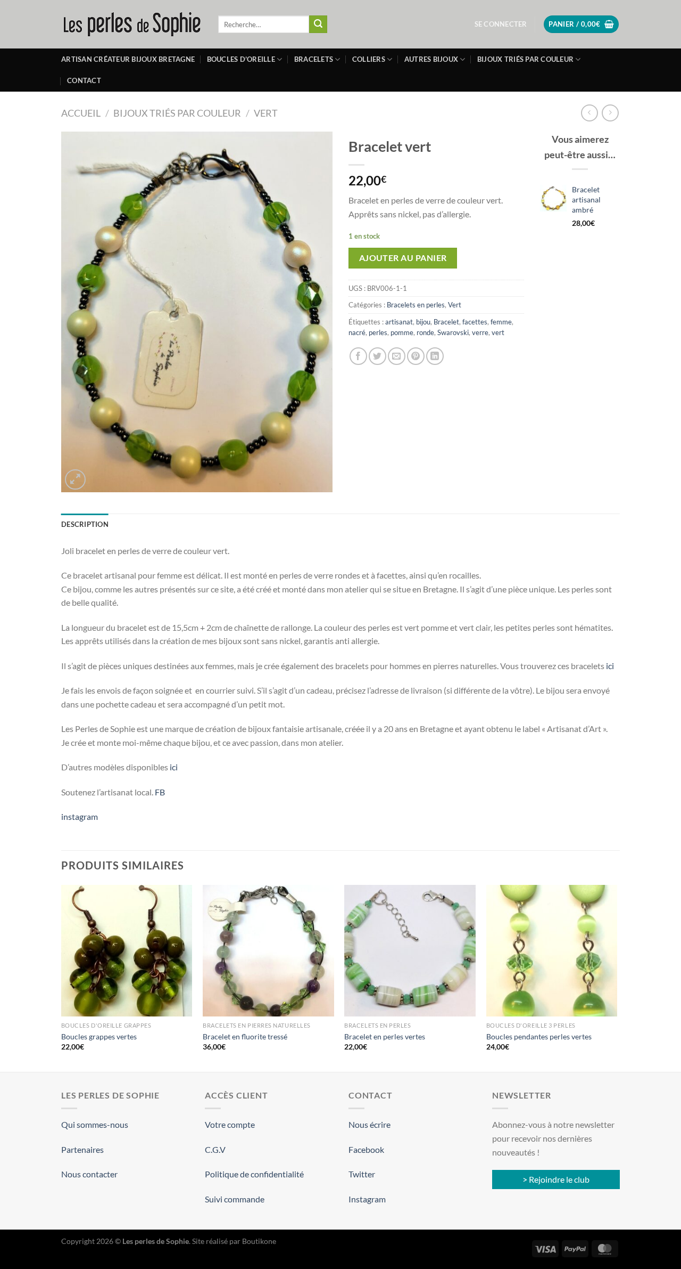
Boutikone (259, 1241)
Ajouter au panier (403, 258)
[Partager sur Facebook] (358, 356)
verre (480, 332)
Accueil (81, 113)
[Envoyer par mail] (396, 356)
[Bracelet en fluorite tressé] (268, 950)
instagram (79, 816)
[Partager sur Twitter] (377, 356)
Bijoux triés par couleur (525, 59)
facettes (474, 322)
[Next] (617, 977)
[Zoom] (75, 479)
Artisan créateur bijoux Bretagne (128, 59)
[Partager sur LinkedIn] (435, 356)
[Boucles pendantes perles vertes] (552, 950)
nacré (357, 332)
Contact (84, 80)
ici (610, 666)
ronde (425, 332)
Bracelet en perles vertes (384, 1036)
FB (159, 792)
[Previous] (62, 977)
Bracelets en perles (416, 304)
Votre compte (230, 1124)
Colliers (368, 59)
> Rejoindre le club (555, 1179)
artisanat (399, 322)
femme (501, 322)
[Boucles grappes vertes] (127, 950)
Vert (266, 113)
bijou (423, 322)
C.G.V (215, 1149)
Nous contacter (89, 1174)
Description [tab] (85, 524)
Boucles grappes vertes (99, 1036)
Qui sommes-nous (94, 1124)
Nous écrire (369, 1124)
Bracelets (313, 59)
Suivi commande (234, 1199)
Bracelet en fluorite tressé (245, 1036)
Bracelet (446, 322)
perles (378, 332)
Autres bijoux (431, 59)
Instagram (367, 1199)
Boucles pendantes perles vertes (539, 1036)
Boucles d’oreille (241, 59)
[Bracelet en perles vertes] (410, 950)
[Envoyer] (318, 24)
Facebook (366, 1149)
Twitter (361, 1174)
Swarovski (453, 332)
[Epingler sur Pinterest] (416, 356)
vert (498, 332)
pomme (402, 332)
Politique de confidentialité (254, 1174)
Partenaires (82, 1149)
